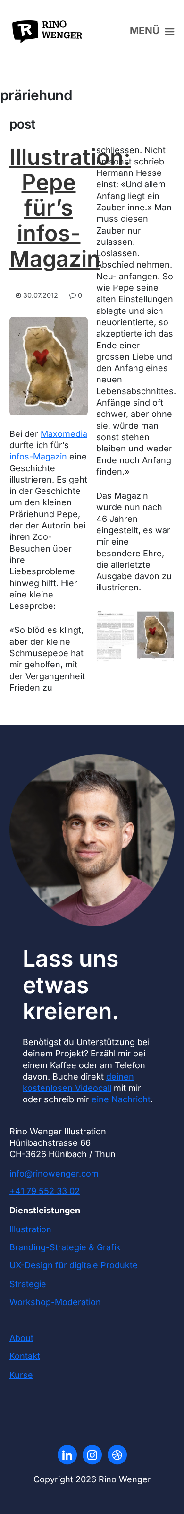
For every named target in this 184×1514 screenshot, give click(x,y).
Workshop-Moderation (55, 1302)
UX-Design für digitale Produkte (73, 1265)
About (21, 1338)
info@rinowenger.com (54, 1173)
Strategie (27, 1284)
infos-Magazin (38, 456)
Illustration (30, 1229)
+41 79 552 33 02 (44, 1191)
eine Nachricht (121, 1099)
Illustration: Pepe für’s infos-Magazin (70, 208)
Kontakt (24, 1356)
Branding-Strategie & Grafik (65, 1247)
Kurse (21, 1375)
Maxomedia (64, 434)
